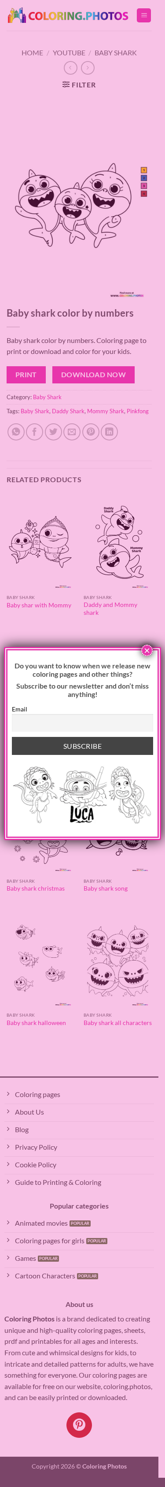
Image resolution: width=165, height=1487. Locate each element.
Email (19, 709)
